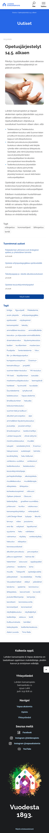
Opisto (24, 712)
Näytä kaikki (25, 297)
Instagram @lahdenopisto (27, 738)
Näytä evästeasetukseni (24, 829)
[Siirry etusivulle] (11, 4)
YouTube (27, 749)
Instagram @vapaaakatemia (27, 743)
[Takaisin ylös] (46, 669)
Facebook (27, 732)
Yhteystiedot (24, 717)
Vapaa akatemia (24, 706)
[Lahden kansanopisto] (24, 780)
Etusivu (14, 12)
